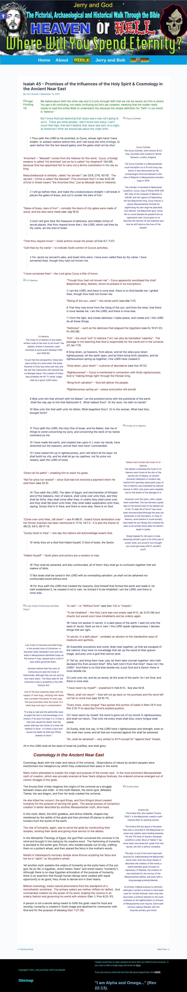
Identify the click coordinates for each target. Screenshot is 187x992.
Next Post (163, 949)
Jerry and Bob (110, 59)
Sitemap (25, 980)
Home (44, 59)
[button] (3, 16)
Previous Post (25, 949)
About (61, 59)
